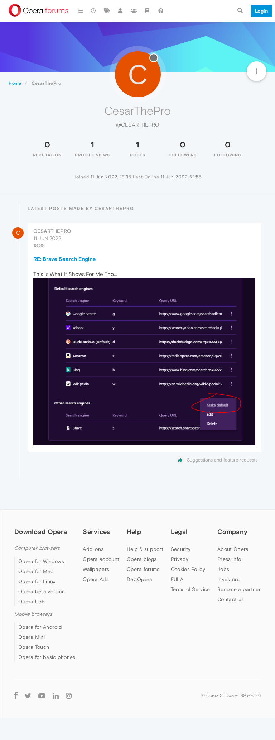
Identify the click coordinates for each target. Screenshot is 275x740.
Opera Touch (33, 647)
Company (232, 531)
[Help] (161, 11)
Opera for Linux (37, 581)
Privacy (179, 559)
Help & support (145, 549)
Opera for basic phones (47, 657)
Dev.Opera (140, 579)
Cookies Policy (188, 569)
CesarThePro (52, 231)
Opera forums (143, 569)
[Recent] (94, 11)
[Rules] (147, 11)
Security (180, 549)
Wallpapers (96, 569)
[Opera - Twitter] (28, 696)
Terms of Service (190, 589)
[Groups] (134, 11)
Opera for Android (40, 627)
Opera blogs (141, 559)
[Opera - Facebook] (16, 695)
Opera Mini (31, 637)
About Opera (233, 549)
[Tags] (107, 11)
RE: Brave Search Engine (64, 259)
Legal (179, 531)
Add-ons (93, 549)
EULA (177, 579)
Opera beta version (41, 591)
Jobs (223, 569)
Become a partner (239, 589)
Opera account (101, 559)
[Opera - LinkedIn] (55, 696)
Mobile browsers (33, 614)
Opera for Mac (35, 571)
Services (96, 531)
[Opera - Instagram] (68, 696)
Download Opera (40, 531)
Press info (229, 559)
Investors (228, 579)
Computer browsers (37, 548)
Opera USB (31, 601)
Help (134, 531)
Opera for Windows (41, 561)
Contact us (230, 599)
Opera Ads (96, 579)
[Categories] (80, 11)
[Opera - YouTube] (42, 696)
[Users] (120, 11)
